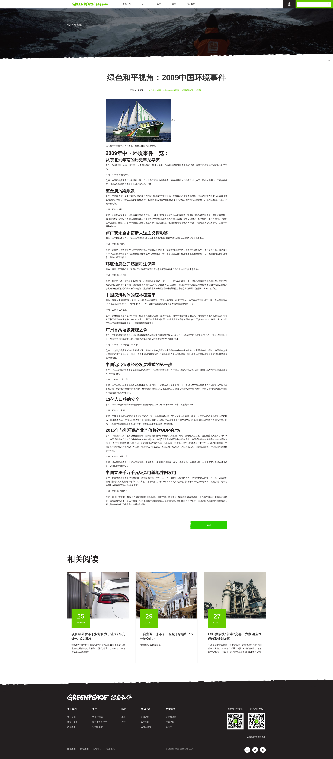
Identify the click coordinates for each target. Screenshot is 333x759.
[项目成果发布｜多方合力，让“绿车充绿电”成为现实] (98, 595)
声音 (174, 4)
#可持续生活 (187, 90)
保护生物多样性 (99, 722)
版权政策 (71, 749)
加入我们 (191, 4)
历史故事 (71, 727)
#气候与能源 (155, 90)
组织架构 (145, 717)
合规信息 (110, 749)
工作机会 (145, 722)
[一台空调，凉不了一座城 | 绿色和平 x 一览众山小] (166, 595)
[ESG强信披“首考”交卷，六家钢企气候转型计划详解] (235, 595)
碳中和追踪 (171, 717)
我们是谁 (71, 717)
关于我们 (126, 4)
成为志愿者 (146, 727)
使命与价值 (72, 722)
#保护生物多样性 (171, 90)
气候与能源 (97, 717)
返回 (209, 525)
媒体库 (169, 727)
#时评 (198, 90)
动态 (159, 4)
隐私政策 (84, 749)
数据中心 (170, 722)
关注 (144, 4)
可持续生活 (97, 727)
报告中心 (97, 749)
